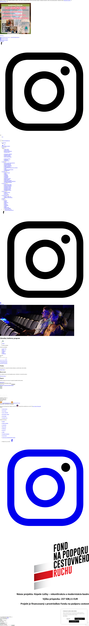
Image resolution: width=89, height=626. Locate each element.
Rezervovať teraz (3, 376)
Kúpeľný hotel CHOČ (7, 184)
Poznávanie (4, 353)
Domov (3, 343)
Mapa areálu (4, 426)
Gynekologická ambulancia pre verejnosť (11, 167)
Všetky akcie (4, 348)
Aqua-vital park (4, 195)
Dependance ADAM (7, 188)
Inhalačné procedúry (7, 178)
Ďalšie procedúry (7, 179)
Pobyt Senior (4, 410)
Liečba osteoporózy (7, 166)
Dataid (8, 617)
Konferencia (6, 159)
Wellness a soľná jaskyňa (8, 197)
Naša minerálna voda (7, 163)
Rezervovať (2, 41)
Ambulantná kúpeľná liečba (8, 169)
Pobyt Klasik (4, 416)
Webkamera (4, 428)
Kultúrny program (7, 192)
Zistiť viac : (2, 35)
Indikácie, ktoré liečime (8, 165)
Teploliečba (6, 175)
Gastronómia (6, 205)
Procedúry (4, 171)
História (5, 201)
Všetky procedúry (7, 172)
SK (2, 136)
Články (5, 168)
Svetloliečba (6, 177)
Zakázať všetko (79, 618)
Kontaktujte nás (7, 140)
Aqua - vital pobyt (5, 412)
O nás (3, 199)
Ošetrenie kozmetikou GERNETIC (10, 181)
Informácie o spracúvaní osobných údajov (7, 385)
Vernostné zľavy (6, 160)
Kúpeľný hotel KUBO (8, 185)
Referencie (6, 204)
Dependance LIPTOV (7, 186)
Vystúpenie (4, 350)
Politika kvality (6, 207)
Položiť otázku (2, 369)
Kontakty (5, 200)
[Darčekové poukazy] (0, 303)
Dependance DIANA (7, 190)
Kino (3, 349)
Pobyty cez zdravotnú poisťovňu (9, 162)
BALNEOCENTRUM (8, 182)
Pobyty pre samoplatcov (8, 151)
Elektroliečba (6, 176)
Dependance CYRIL (7, 187)
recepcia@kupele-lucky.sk (9, 210)
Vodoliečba (6, 174)
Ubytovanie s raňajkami (8, 154)
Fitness (3, 352)
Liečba (3, 161)
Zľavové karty (4, 435)
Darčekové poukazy (7, 146)
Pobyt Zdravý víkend (5, 414)
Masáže (5, 173)
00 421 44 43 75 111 (8, 209)
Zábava (3, 351)
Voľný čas (4, 191)
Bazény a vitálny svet (7, 196)
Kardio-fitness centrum (8, 180)
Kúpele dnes (6, 202)
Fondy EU (4, 430)
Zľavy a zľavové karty (7, 156)
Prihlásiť (13, 384)
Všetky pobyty (6, 149)
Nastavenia (68, 618)
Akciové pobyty (6, 150)
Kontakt (3, 421)
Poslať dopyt (2, 382)
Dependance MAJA (7, 189)
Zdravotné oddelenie (7, 164)
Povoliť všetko (74, 621)
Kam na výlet (6, 194)
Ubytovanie (4, 183)
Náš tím (5, 206)
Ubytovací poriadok (7, 208)
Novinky (3, 198)
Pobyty (3, 147)
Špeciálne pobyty (7, 152)
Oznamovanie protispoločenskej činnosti (8, 437)
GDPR (3, 432)
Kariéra (5, 203)
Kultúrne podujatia (7, 158)
